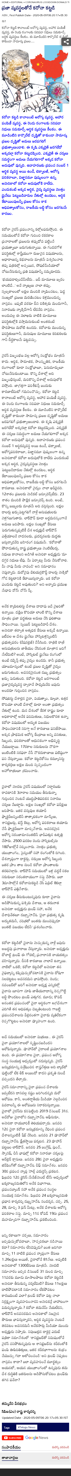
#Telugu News (26, 1427)
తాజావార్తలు (10, 1457)
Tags (7, 1427)
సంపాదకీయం (11, 1447)
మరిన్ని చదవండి (60, 1447)
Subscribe (15, 1438)
